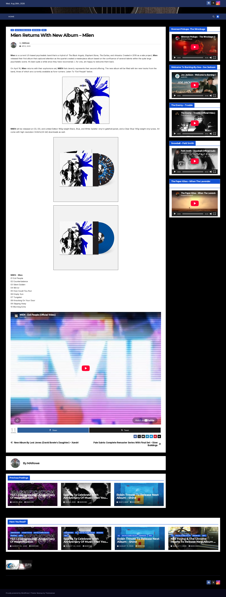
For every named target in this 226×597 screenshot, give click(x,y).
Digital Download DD (22, 30)
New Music (36, 30)
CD (12, 30)
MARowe (26, 43)
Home (11, 17)
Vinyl (44, 30)
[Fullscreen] (214, 57)
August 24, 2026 (73, 546)
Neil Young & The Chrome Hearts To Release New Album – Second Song (193, 541)
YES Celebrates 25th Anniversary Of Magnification (32, 496)
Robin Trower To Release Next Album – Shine (138, 496)
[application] (195, 47)
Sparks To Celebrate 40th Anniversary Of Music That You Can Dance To (84, 497)
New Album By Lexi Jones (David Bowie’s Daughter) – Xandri (46, 442)
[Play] (175, 57)
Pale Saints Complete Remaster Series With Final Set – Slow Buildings (125, 444)
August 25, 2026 (20, 546)
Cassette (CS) (27, 532)
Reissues (14, 535)
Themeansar (50, 593)
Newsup (40, 593)
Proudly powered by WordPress (18, 593)
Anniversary (15, 532)
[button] (213, 16)
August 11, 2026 (126, 546)
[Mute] (211, 57)
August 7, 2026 (180, 546)
